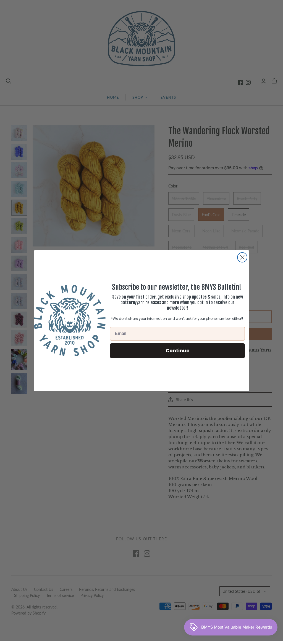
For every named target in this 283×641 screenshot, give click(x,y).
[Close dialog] (242, 257)
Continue (178, 350)
